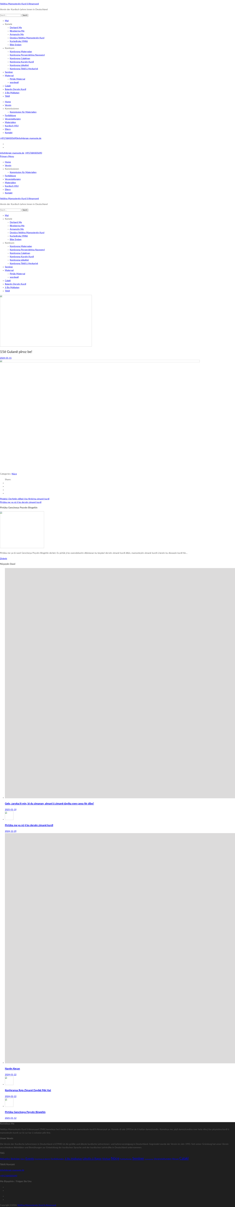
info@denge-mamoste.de (29, 138)
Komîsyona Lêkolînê (19, 65)
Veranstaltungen (13, 119)
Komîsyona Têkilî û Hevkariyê (24, 69)
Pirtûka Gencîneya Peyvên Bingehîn (25, 1112)
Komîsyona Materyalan (21, 52)
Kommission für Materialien (23, 112)
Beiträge (15, 1159)
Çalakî (8, 86)
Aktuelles (5, 1159)
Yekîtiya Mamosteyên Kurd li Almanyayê (19, 4)
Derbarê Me (16, 28)
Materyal (9, 76)
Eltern (8, 129)
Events (29, 1158)
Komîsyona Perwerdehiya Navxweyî (27, 55)
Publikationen (126, 1159)
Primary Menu (7, 156)
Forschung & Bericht (42, 1159)
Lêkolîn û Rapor (92, 1158)
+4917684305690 (8, 138)
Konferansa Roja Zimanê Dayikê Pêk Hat (28, 1090)
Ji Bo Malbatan (12, 93)
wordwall (14, 82)
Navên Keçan (12, 1068)
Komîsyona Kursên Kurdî (22, 62)
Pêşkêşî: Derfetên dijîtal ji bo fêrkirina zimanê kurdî (24, 499)
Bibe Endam (15, 45)
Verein (8, 105)
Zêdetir (3, 559)
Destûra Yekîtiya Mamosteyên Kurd (27, 38)
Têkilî (7, 96)
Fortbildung (10, 116)
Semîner (9, 72)
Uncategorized (149, 1159)
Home (8, 102)
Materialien (10, 122)
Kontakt (8, 133)
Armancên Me (17, 34)
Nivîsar (106, 1158)
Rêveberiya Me (17, 31)
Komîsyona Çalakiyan (20, 58)
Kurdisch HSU (12, 126)
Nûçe (14, 474)
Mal (7, 21)
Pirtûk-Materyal (17, 79)
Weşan (175, 1159)
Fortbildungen (57, 1159)
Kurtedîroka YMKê (19, 41)
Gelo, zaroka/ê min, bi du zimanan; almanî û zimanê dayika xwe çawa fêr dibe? (49, 803)
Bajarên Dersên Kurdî (15, 89)
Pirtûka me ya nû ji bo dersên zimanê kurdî (20, 502)
